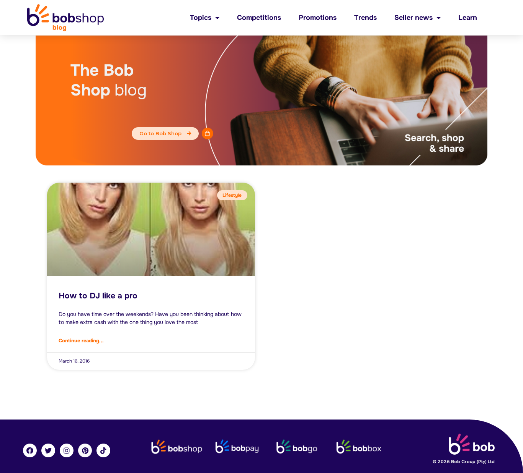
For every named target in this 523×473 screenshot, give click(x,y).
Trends (365, 17)
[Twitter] (48, 450)
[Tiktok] (103, 450)
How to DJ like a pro (98, 296)
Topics (200, 17)
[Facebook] (30, 450)
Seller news (413, 17)
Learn (467, 17)
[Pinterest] (85, 450)
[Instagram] (67, 450)
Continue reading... (81, 340)
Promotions (318, 17)
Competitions (259, 17)
